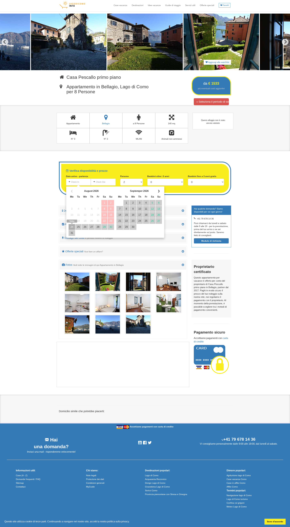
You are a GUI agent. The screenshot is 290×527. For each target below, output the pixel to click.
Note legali (91, 475)
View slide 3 (133, 69)
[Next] (285, 42)
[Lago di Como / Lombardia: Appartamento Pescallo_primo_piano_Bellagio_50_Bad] (168, 303)
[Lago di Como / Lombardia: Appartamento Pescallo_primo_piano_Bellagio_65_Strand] (107, 324)
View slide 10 (160, 69)
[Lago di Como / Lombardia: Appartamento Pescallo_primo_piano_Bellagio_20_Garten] (77, 282)
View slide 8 (153, 69)
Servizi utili (190, 5)
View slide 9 (157, 69)
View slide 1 (125, 69)
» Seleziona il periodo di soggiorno (212, 101)
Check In (75, 182)
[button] (130, 521)
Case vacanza (120, 5)
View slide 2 (129, 69)
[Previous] (5, 42)
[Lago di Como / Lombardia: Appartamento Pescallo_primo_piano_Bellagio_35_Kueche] (77, 303)
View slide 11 (164, 69)
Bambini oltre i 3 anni (158, 176)
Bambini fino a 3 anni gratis (202, 176)
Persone (124, 176)
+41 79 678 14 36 (239, 439)
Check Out (100, 182)
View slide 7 (149, 69)
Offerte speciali (207, 5)
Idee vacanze (154, 5)
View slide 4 (137, 69)
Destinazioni (137, 5)
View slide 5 (141, 69)
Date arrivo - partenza (77, 176)
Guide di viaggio (173, 5)
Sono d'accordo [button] (275, 521)
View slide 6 (145, 69)
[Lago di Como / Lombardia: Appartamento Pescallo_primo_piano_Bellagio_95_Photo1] (138, 324)
